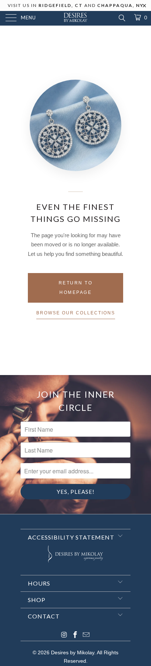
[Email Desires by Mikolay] (86, 635)
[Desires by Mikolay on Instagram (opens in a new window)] (64, 635)
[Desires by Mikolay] (75, 18)
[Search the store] (121, 18)
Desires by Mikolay (72, 652)
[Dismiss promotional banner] (144, 7)
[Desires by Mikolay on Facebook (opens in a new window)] (75, 635)
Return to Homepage (76, 287)
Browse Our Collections (75, 312)
